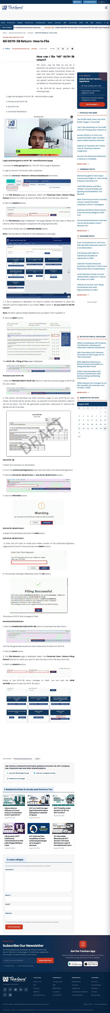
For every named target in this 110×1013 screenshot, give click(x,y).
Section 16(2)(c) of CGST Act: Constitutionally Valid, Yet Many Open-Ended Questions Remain (91, 138)
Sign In (102, 2)
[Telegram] (10, 995)
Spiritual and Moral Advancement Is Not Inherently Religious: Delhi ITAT (91, 212)
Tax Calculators (77, 995)
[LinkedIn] (21, 989)
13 (92, 420)
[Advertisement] (19, 76)
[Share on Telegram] (72, 49)
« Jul (78, 436)
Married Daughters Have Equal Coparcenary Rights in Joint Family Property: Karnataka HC (92, 178)
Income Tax (11, 23)
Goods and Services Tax (17, 33)
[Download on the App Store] (91, 963)
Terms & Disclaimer (101, 1004)
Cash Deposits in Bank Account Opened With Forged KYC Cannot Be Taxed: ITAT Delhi (91, 277)
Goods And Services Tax (23, 759)
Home (3, 23)
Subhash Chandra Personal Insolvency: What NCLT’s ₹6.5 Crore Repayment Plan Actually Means (92, 266)
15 (101, 420)
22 (101, 424)
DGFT (81, 23)
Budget (20, 23)
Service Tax (29, 23)
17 (79, 424)
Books (78, 2)
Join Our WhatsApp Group (19, 773)
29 (101, 428)
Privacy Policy (88, 1004)
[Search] (107, 22)
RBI (87, 23)
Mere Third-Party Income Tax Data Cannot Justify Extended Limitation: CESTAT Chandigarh (92, 202)
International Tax (39, 995)
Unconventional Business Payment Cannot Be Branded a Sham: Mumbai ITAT (92, 223)
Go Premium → (92, 104)
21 (96, 424)
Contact (94, 992)
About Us (94, 982)
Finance (98, 23)
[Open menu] (106, 7)
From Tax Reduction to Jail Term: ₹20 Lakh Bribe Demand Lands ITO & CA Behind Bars (91, 245)
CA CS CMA (73, 23)
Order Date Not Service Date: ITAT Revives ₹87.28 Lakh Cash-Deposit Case (35, 27)
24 (79, 428)
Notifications (76, 982)
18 (83, 424)
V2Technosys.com (43, 1004)
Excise (50, 23)
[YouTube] (15, 989)
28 (96, 428)
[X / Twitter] (10, 989)
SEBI (91, 23)
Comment (9, 870)
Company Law (40, 23)
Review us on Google (17, 779)
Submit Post (90, 2)
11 (83, 420)
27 (92, 428)
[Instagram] (26, 989)
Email (8, 904)
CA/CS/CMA (57, 995)
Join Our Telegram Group (45, 773)
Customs (58, 23)
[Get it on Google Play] (75, 963)
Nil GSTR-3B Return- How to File (26, 41)
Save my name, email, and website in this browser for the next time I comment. (33, 922)
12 (88, 420)
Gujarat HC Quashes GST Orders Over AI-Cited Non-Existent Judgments (91, 148)
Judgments (76, 988)
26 (88, 428)
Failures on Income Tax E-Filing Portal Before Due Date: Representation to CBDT (90, 287)
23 (105, 424)
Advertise (94, 988)
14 (96, 420)
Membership (95, 995)
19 (88, 424)
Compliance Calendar (80, 992)
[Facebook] (5, 989)
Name (8, 895)
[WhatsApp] (5, 995)
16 (105, 420)
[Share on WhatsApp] (68, 49)
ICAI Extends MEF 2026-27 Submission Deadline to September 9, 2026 (88, 256)
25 (84, 428)
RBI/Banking (57, 988)
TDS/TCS (36, 992)
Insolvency (56, 992)
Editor (7, 49)
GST (64, 23)
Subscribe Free (45, 960)
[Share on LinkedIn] (63, 49)
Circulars (75, 985)
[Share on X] (58, 49)
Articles (30, 33)
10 (79, 420)
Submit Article (96, 985)
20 (92, 424)
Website (8, 913)
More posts (82, 164)
